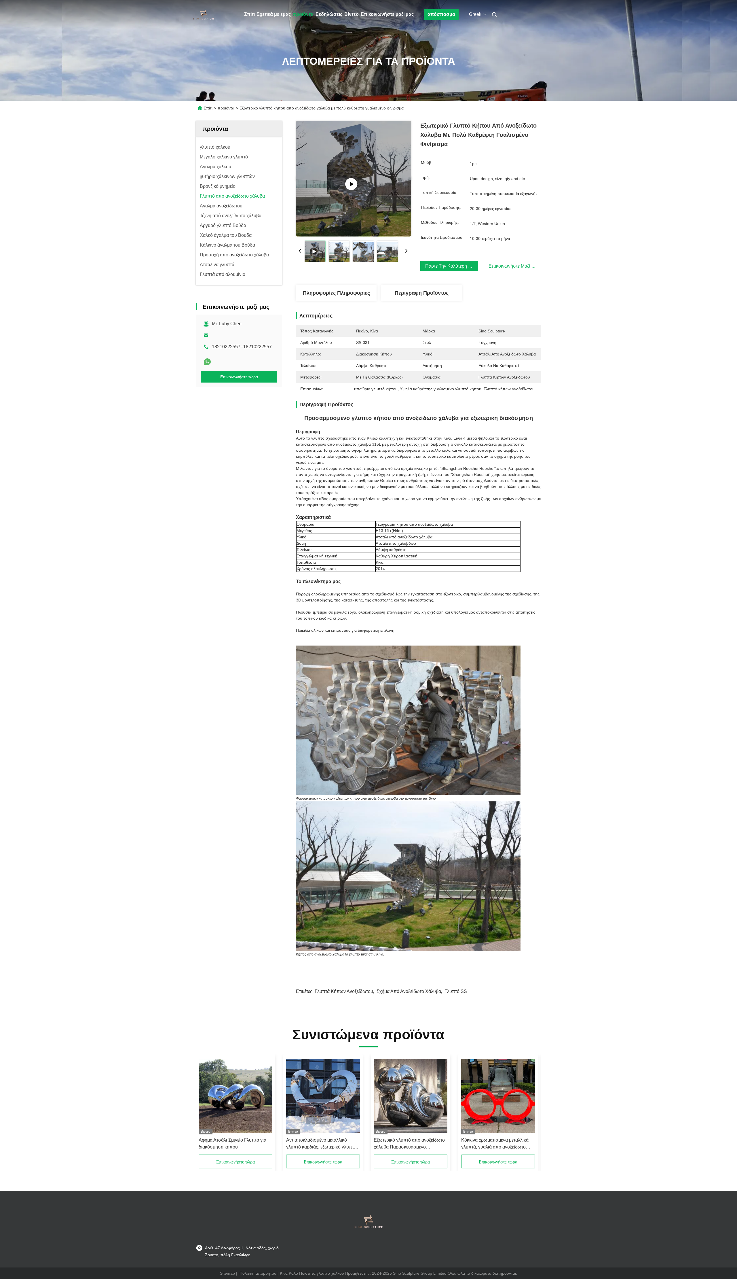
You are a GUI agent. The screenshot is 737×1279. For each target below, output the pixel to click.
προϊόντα (303, 14)
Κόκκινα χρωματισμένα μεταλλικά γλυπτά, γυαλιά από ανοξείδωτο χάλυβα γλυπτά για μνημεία (495, 1144)
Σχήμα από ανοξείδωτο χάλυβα (409, 991)
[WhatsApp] (207, 362)
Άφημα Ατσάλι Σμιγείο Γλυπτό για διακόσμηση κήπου (232, 1143)
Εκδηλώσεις (329, 14)
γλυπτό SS (456, 991)
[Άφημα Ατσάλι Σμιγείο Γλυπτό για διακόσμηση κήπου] (235, 1095)
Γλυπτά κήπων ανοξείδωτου (344, 991)
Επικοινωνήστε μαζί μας (387, 14)
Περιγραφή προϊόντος (422, 293)
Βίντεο (351, 14)
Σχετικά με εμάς (274, 14)
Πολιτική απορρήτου (258, 1273)
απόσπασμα (441, 14)
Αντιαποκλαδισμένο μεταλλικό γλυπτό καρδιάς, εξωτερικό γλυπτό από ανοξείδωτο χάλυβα (321, 1144)
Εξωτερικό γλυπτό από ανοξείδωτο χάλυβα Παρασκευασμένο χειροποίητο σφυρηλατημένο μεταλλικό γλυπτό (409, 1144)
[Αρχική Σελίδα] (204, 14)
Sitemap (227, 1273)
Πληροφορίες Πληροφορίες (336, 293)
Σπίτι (249, 14)
